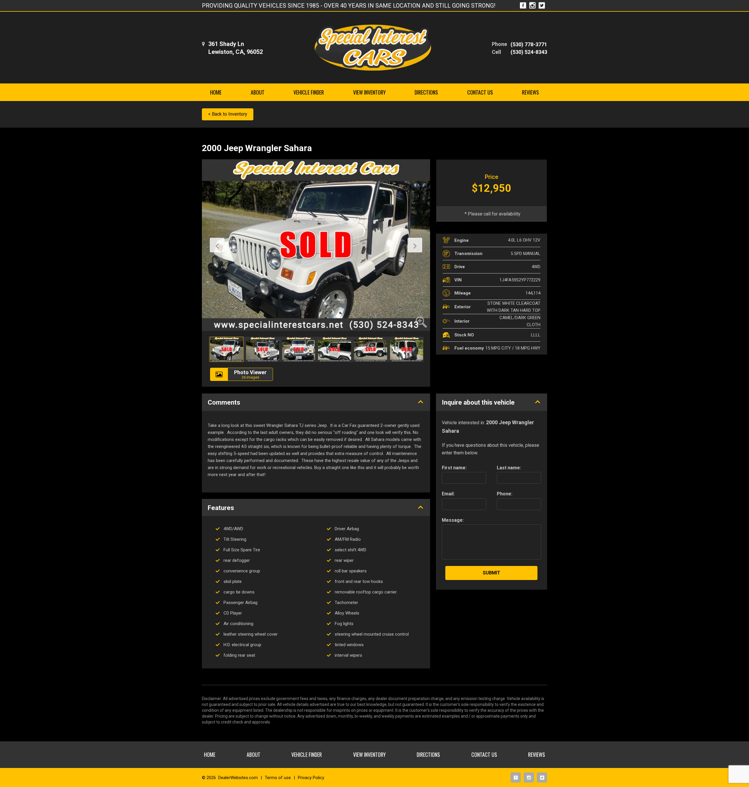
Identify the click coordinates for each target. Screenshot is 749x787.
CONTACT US (480, 92)
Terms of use (278, 777)
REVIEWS (530, 92)
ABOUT (257, 92)
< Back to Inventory (227, 114)
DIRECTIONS (426, 92)
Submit (491, 573)
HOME (215, 92)
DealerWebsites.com (238, 777)
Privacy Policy (311, 777)
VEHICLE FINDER (308, 92)
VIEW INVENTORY (369, 92)
